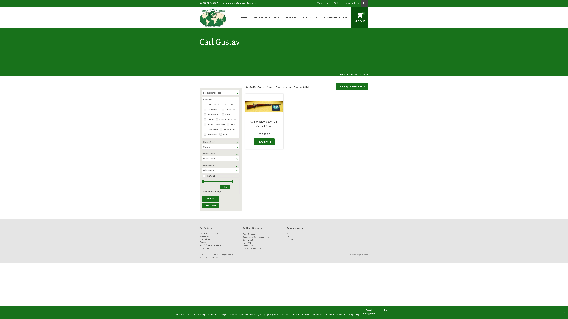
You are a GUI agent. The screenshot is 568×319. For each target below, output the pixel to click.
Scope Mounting (249, 240)
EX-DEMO (230, 109)
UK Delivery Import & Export (210, 233)
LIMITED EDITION (227, 119)
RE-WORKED (229, 129)
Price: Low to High (301, 87)
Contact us (310, 17)
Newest (270, 87)
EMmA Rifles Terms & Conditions (212, 245)
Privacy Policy (205, 248)
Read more (264, 141)
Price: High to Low (284, 87)
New (233, 124)
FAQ (336, 3)
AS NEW (229, 104)
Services (291, 17)
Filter (225, 187)
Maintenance (248, 246)
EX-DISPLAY (214, 114)
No (385, 310)
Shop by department (266, 17)
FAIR (227, 114)
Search (210, 198)
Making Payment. (206, 236)
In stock (211, 176)
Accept (369, 310)
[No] (564, 312)
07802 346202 (210, 3)
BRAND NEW (214, 109)
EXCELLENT (213, 104)
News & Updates (351, 3)
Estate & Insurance (250, 234)
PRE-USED (213, 129)
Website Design (355, 255)
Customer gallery (335, 17)
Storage (203, 242)
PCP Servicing (248, 243)
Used (225, 134)
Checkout (290, 239)
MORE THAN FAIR (216, 124)
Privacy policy (369, 313)
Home (244, 17)
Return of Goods (206, 239)
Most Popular (259, 87)
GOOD (211, 119)
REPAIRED (212, 134)
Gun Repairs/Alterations (252, 249)
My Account (322, 3)
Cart (288, 236)
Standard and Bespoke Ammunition (256, 237)
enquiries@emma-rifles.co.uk (241, 3)
